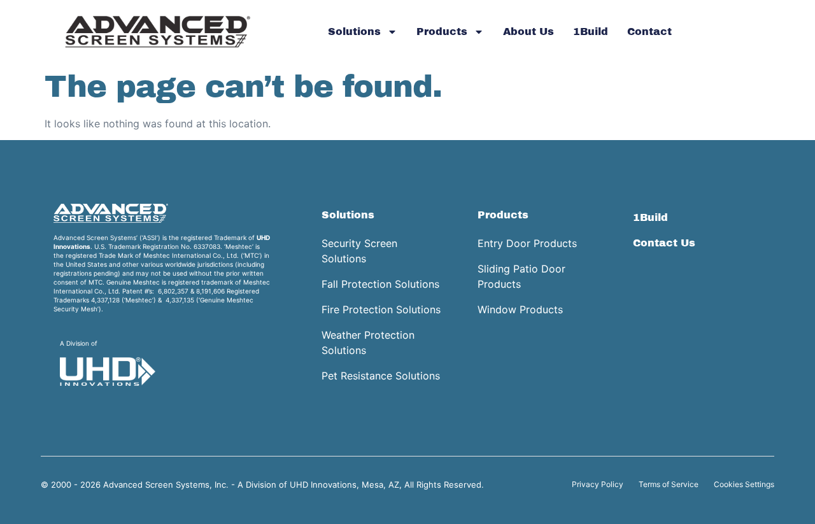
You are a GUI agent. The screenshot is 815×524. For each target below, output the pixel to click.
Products (441, 31)
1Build (590, 31)
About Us (528, 31)
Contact (649, 31)
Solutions (354, 31)
